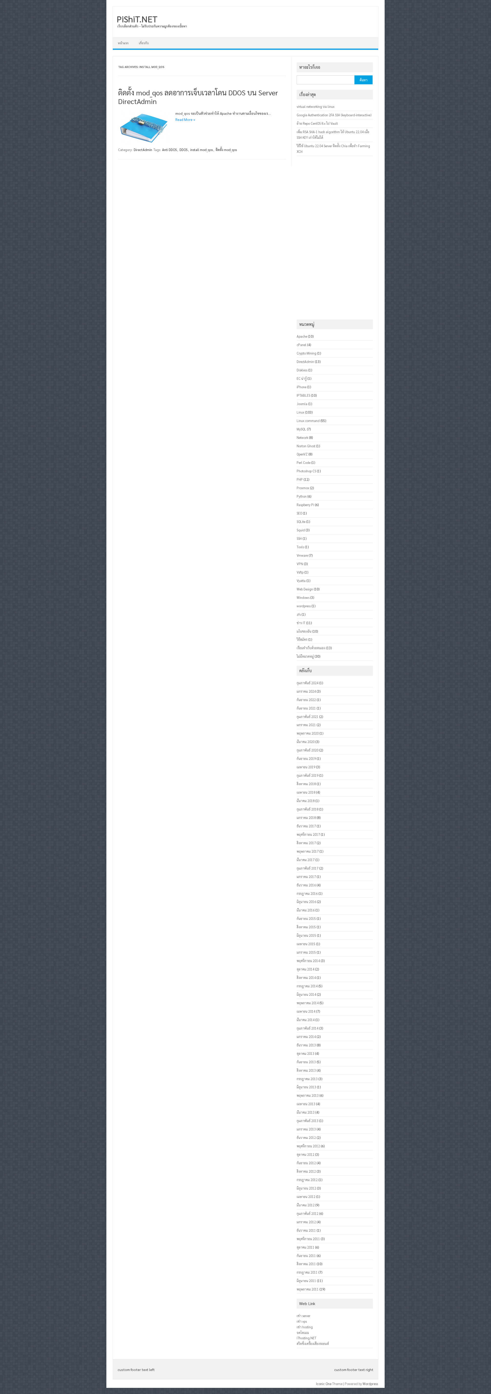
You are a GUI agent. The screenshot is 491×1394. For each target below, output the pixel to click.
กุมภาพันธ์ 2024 (307, 683)
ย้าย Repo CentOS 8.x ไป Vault (317, 123)
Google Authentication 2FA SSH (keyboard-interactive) (334, 115)
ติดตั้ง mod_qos (226, 149)
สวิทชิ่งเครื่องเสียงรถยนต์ (313, 1343)
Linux (300, 412)
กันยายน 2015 (306, 918)
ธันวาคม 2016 (306, 885)
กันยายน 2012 (306, 1163)
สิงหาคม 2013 (306, 1070)
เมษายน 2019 (306, 767)
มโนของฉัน (304, 631)
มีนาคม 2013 (306, 1112)
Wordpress (370, 1383)
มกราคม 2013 (306, 1129)
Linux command (308, 420)
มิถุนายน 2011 (306, 1280)
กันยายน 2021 (306, 708)
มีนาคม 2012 (306, 1205)
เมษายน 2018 (306, 792)
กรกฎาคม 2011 (307, 1272)
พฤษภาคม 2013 (308, 1095)
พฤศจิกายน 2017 (308, 834)
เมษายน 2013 (306, 1104)
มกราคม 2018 (306, 817)
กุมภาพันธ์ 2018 (307, 809)
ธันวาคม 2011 (306, 1230)
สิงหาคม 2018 (306, 784)
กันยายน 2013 (306, 1062)
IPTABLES (303, 395)
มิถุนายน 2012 (306, 1188)
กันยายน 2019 (306, 758)
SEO (299, 513)
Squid (301, 530)
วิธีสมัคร (302, 639)
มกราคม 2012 (306, 1222)
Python (302, 496)
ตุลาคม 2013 (305, 1053)
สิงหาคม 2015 (306, 927)
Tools (300, 547)
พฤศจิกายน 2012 (308, 1146)
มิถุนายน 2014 (306, 994)
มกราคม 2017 (306, 876)
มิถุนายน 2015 (306, 935)
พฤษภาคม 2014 (308, 1003)
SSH (299, 538)
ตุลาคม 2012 (305, 1154)
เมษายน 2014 (306, 1011)
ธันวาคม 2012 (306, 1137)
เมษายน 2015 (306, 944)
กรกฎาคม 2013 (307, 1079)
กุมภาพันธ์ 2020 (307, 750)
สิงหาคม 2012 (306, 1171)
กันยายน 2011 (306, 1255)
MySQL (301, 429)
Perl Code (303, 462)
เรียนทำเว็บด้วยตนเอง (311, 648)
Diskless (302, 370)
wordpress (304, 606)
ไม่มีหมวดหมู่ (305, 656)
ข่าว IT (301, 623)
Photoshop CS (306, 471)
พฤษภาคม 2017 (308, 851)
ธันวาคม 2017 (306, 826)
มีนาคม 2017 (306, 860)
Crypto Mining (306, 353)
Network (302, 437)
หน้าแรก (123, 43)
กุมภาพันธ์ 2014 (307, 1028)
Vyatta (301, 580)
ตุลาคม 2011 (305, 1247)
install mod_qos (201, 149)
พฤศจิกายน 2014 (308, 960)
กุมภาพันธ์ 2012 (307, 1213)
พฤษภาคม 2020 (308, 733)
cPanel (301, 344)
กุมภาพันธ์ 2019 (307, 775)
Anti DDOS (169, 149)
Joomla (302, 404)
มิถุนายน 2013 (306, 1087)
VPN (300, 564)
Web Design (305, 589)
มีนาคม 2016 (306, 910)
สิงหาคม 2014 (306, 977)
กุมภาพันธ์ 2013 (307, 1120)
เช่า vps (302, 1321)
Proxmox (303, 488)
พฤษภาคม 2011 (308, 1289)
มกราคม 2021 (306, 725)
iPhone (301, 387)
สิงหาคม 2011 (306, 1264)
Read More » (185, 119)
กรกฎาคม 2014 (307, 986)
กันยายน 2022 (306, 700)
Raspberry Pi (305, 504)
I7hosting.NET (306, 1338)
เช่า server (303, 1315)
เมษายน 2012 (306, 1196)
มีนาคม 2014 (306, 1020)
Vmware (302, 555)
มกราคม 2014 (306, 1036)
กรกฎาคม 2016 (307, 893)
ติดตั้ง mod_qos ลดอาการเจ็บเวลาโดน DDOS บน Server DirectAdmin (198, 97)
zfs (299, 614)
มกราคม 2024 (306, 691)
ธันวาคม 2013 (306, 1045)
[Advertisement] (335, 237)
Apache (302, 336)
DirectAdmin (143, 149)
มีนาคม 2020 (306, 741)
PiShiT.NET (137, 18)
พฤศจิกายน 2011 (308, 1239)
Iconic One (323, 1383)
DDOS (183, 149)
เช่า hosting (305, 1327)
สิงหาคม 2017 (306, 843)
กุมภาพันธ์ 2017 (307, 868)
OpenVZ (302, 454)
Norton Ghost (306, 446)
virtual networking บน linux (315, 106)
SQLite (301, 521)
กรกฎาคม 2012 (307, 1180)
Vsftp (300, 572)
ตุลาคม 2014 (305, 969)
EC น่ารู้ (302, 378)
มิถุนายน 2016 (306, 901)
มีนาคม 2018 (306, 800)
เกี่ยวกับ (144, 43)
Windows (303, 597)
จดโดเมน (303, 1332)
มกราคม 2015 (306, 952)
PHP (300, 479)
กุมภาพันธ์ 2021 (307, 716)
